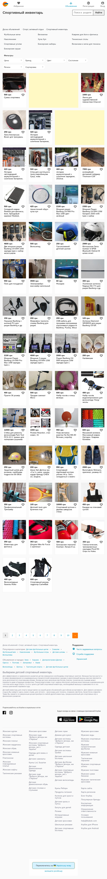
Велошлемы (7, 655)
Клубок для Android (90, 828)
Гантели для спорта (34, 667)
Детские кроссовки (63, 821)
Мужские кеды (87, 735)
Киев (26, 660)
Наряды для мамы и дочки (38, 754)
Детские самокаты (37, 759)
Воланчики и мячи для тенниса (86, 44)
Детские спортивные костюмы (64, 829)
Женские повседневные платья (9, 764)
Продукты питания (63, 792)
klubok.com (5, 4)
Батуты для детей (63, 807)
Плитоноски (8, 758)
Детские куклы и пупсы (62, 802)
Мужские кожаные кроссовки (89, 753)
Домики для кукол (63, 735)
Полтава (15, 663)
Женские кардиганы (12, 744)
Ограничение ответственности (88, 810)
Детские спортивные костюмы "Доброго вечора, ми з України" (64, 773)
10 (68, 635)
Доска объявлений (11, 29)
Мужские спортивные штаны (90, 765)
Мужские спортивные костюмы (90, 740)
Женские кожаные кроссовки (11, 753)
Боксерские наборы (47, 44)
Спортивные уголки (13, 44)
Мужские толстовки (90, 770)
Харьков (35, 660)
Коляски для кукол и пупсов (64, 797)
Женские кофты (10, 769)
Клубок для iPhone (89, 824)
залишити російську (53, 871)
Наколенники (10, 39)
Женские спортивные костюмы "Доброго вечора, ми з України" (38, 746)
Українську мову (63, 865)
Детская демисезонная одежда (35, 768)
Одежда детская (62, 747)
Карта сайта (86, 788)
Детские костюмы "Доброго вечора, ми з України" (64, 741)
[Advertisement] (53, 21)
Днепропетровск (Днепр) (52, 660)
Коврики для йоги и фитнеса (85, 34)
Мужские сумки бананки (88, 775)
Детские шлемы (59, 652)
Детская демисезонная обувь (38, 783)
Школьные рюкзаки (63, 824)
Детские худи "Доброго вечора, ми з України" (38, 776)
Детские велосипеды (64, 780)
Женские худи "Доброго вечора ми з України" (38, 737)
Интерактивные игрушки (62, 816)
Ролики (58, 811)
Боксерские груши (12, 49)
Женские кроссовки (38, 731)
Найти (98, 12)
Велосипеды (8, 667)
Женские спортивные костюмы (12, 736)
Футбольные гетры (41, 652)
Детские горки (61, 731)
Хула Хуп (42, 39)
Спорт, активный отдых (33, 29)
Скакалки (55, 649)
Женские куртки (10, 731)
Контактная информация (87, 804)
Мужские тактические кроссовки (90, 781)
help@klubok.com (89, 821)
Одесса (5, 663)
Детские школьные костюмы (63, 757)
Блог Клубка (86, 796)
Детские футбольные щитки (37, 649)
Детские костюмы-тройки (63, 751)
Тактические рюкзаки (12, 773)
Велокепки (43, 34)
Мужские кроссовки (90, 731)
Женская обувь (9, 748)
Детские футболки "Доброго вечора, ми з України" (64, 764)
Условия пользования (87, 816)
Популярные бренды (90, 799)
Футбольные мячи (12, 34)
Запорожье (27, 663)
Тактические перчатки (86, 759)
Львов (37, 663)
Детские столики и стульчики (37, 789)
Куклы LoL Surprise (37, 762)
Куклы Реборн (61, 788)
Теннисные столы (80, 39)
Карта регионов (88, 792)
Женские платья (10, 741)
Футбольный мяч (9, 652)
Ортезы (19, 667)
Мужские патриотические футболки (88, 746)
